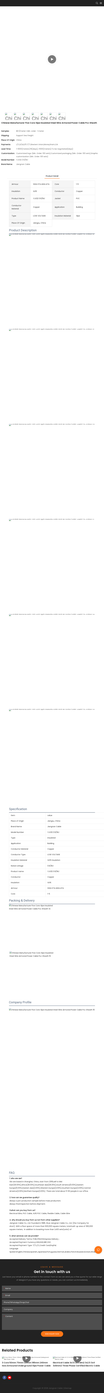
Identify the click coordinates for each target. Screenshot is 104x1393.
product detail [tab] (52, 176)
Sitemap (68, 1388)
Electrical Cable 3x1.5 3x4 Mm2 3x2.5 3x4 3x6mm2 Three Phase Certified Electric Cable (76, 1364)
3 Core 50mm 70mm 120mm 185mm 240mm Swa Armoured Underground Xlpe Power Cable (26, 1364)
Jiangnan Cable (56, 1388)
